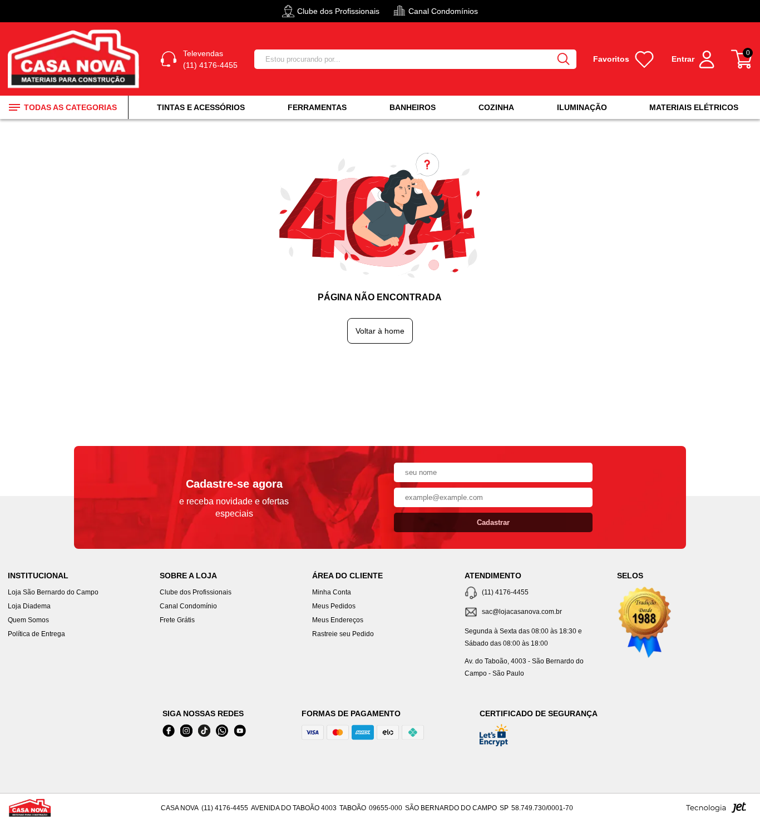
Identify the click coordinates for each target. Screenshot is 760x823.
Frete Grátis (177, 620)
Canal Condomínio (188, 606)
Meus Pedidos (334, 606)
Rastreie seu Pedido (343, 634)
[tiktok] (204, 731)
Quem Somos (28, 620)
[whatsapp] (222, 731)
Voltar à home (380, 330)
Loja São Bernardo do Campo (53, 592)
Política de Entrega (36, 634)
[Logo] (75, 59)
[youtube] (240, 731)
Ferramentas (317, 107)
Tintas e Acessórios (201, 107)
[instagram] (186, 731)
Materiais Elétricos (693, 107)
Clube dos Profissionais (195, 592)
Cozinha (496, 107)
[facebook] (168, 731)
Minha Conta (331, 592)
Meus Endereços (337, 620)
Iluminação (582, 107)
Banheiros (412, 107)
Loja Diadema (29, 606)
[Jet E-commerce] (716, 811)
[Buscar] (563, 59)
